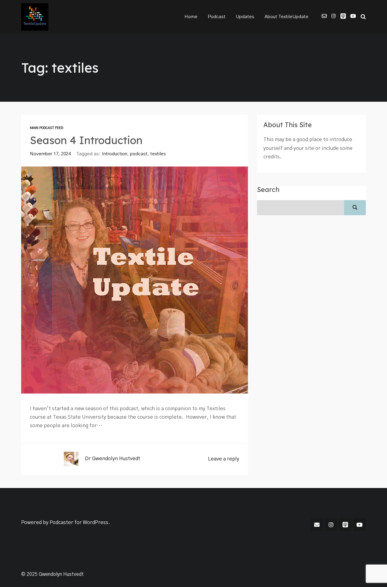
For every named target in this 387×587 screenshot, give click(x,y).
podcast (139, 154)
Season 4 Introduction (86, 140)
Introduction (114, 154)
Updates (245, 17)
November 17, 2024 (50, 154)
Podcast (217, 17)
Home (190, 17)
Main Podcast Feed (46, 128)
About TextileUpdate (286, 17)
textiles (158, 154)
